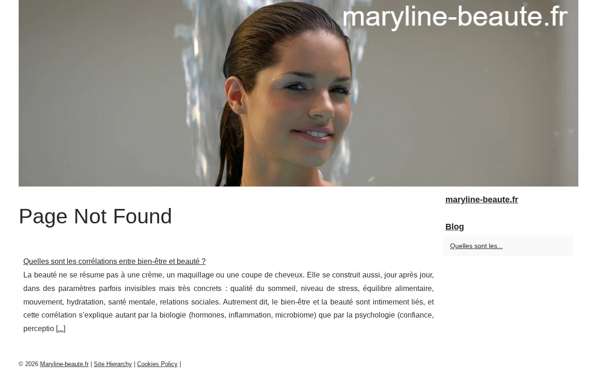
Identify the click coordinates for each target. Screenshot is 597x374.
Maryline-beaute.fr (64, 363)
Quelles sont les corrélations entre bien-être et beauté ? (114, 261)
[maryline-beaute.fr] (298, 93)
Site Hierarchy (113, 363)
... (60, 328)
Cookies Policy (157, 363)
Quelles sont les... (476, 245)
